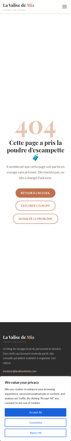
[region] (35, 408)
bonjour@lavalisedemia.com (19, 371)
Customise (35, 422)
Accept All (35, 412)
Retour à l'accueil (35, 193)
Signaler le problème (35, 218)
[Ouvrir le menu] (64, 6)
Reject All (35, 432)
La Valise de (18, 6)
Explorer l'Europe (35, 205)
